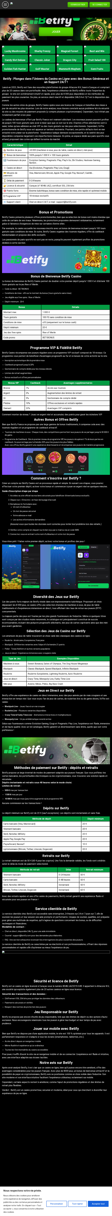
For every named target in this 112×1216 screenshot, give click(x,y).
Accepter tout (98, 1204)
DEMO (15, 52)
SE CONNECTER (99, 4)
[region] (56, 1201)
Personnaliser (56, 1204)
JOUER (56, 31)
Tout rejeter (77, 1204)
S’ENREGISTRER (78, 4)
